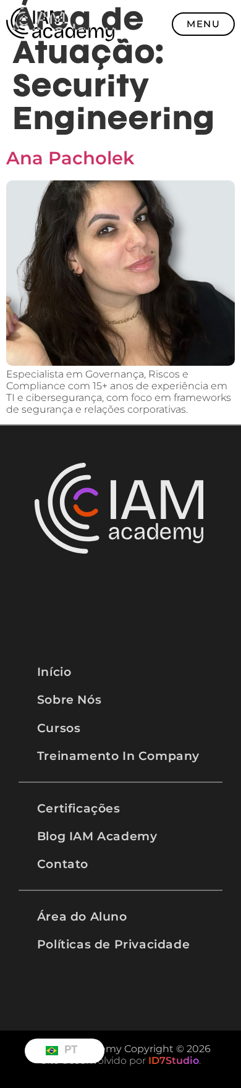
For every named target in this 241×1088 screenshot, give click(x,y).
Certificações (78, 808)
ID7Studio (173, 1060)
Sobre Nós (69, 699)
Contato (62, 863)
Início (54, 671)
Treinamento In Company (118, 755)
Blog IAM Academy (97, 836)
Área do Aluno (82, 916)
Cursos (59, 727)
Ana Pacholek (70, 158)
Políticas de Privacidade (113, 944)
